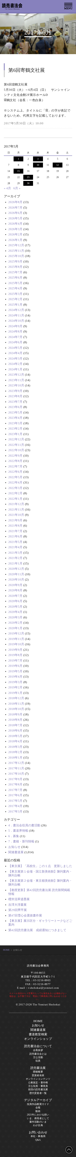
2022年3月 (15, 488)
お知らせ (14, 847)
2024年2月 (15, 363)
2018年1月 (15, 757)
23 (28, 177)
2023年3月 (15, 423)
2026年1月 (15, 240)
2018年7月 (15, 725)
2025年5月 (15, 283)
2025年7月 (15, 272)
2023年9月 (15, 391)
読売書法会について (38, 1046)
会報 (37, 1107)
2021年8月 (15, 525)
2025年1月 (15, 304)
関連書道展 (16, 852)
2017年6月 (15, 795)
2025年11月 (16, 250)
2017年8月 (15, 784)
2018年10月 (16, 709)
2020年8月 (15, 590)
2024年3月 (15, 358)
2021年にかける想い (38, 1114)
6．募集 (13, 836)
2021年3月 (15, 552)
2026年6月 (15, 212)
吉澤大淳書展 (17, 904)
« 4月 (7, 188)
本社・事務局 (38, 1136)
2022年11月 (16, 444)
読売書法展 (38, 1068)
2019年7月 (15, 660)
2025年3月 (15, 293)
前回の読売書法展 (38, 1089)
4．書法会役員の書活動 (24, 825)
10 (38, 165)
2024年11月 (16, 315)
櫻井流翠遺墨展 (19, 899)
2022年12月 (16, 439)
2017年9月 (15, 779)
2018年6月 (15, 730)
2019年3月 (15, 682)
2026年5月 (15, 218)
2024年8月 (15, 331)
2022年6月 (15, 471)
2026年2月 (15, 234)
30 (28, 183)
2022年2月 (15, 493)
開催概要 (38, 1071)
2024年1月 (15, 369)
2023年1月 (15, 434)
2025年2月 (15, 299)
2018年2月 (15, 752)
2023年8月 (15, 396)
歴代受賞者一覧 (38, 1093)
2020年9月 (15, 585)
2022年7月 (15, 466)
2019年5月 (15, 671)
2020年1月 (15, 628)
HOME (6, 950)
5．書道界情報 (18, 830)
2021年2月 (15, 558)
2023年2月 (15, 428)
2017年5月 (15, 800)
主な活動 (38, 1057)
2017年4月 (15, 806)
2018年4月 (15, 741)
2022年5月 (15, 477)
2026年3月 (15, 229)
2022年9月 (15, 455)
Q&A (38, 1139)
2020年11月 (16, 574)
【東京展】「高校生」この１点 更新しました (40, 866)
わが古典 (38, 1125)
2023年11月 (16, 380)
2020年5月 (15, 606)
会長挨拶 (38, 1050)
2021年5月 (15, 542)
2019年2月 (15, 687)
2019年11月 (16, 639)
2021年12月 (16, 504)
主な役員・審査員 (38, 1086)
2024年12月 (16, 310)
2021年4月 (15, 547)
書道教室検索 (38, 1034)
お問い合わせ (38, 1132)
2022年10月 (16, 450)
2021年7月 (15, 531)
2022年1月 (15, 498)
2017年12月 (16, 762)
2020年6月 (15, 601)
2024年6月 (15, 342)
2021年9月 (15, 520)
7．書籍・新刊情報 (21, 841)
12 (57, 165)
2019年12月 (16, 633)
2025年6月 (15, 277)
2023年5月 (15, 412)
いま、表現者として (38, 1118)
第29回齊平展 (17, 910)
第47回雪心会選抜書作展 (25, 915)
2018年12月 (16, 698)
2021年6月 (15, 536)
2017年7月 (15, 790)
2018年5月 (15, 736)
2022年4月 (15, 482)
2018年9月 (15, 714)
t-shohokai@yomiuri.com (43, 987)
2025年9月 (15, 261)
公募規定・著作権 (38, 1082)
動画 (37, 1111)
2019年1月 (15, 692)
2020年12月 (16, 568)
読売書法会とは (38, 1053)
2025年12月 (16, 245)
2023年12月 (16, 374)
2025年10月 (16, 256)
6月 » (16, 188)
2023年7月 (15, 401)
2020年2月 (15, 622)
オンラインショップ (38, 1038)
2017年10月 (16, 773)
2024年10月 (16, 320)
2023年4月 (15, 417)
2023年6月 (15, 407)
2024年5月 (15, 347)
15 (18, 171)
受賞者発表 (38, 1075)
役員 (37, 1060)
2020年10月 (16, 579)
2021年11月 (16, 509)
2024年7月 (15, 337)
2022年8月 (15, 461)
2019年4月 (15, 676)
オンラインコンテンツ (38, 1078)
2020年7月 (15, 595)
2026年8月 (15, 202)
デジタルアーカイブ (38, 1100)
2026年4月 (15, 223)
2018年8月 (15, 719)
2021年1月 (15, 563)
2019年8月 (15, 655)
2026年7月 (15, 207)
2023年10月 (16, 385)
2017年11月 (16, 768)
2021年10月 (16, 514)
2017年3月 (15, 811)
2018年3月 (15, 746)
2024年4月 (15, 353)
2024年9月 (15, 326)
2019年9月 (15, 649)
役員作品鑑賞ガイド (38, 1104)
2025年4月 (15, 288)
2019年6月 (15, 665)
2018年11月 (16, 703)
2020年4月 (15, 611)
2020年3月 (15, 617)
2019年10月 (16, 644)
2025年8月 (15, 266)
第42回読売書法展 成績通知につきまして (37, 930)
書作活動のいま (38, 1121)
